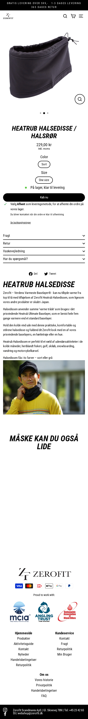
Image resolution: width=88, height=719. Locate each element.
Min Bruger (64, 654)
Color (44, 157)
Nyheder (23, 654)
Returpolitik (23, 665)
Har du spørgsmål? (15, 259)
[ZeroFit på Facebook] (5, 714)
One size (44, 180)
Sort (44, 164)
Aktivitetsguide (24, 644)
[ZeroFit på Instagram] (5, 710)
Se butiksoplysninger (20, 222)
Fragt (6, 236)
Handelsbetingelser (23, 659)
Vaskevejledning (14, 251)
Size (44, 172)
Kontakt (23, 649)
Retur (6, 243)
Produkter (23, 638)
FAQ (44, 696)
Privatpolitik (44, 685)
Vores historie (44, 680)
